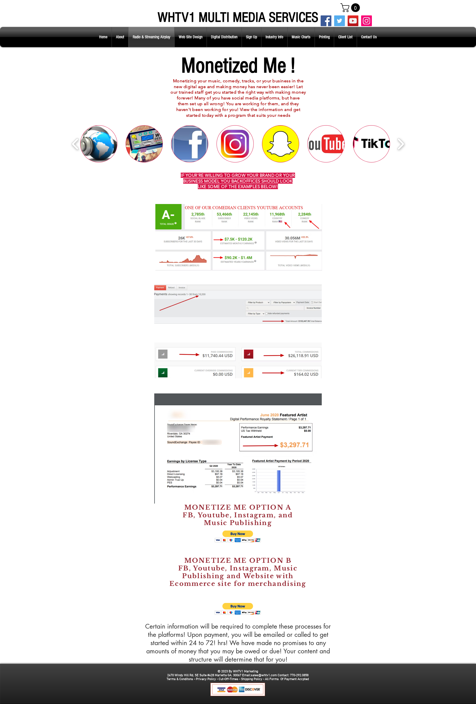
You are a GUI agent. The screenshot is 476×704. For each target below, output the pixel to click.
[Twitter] (339, 20)
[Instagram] (366, 20)
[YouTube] (353, 20)
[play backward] (75, 144)
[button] (351, 7)
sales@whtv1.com (264, 675)
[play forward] (400, 144)
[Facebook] (326, 20)
